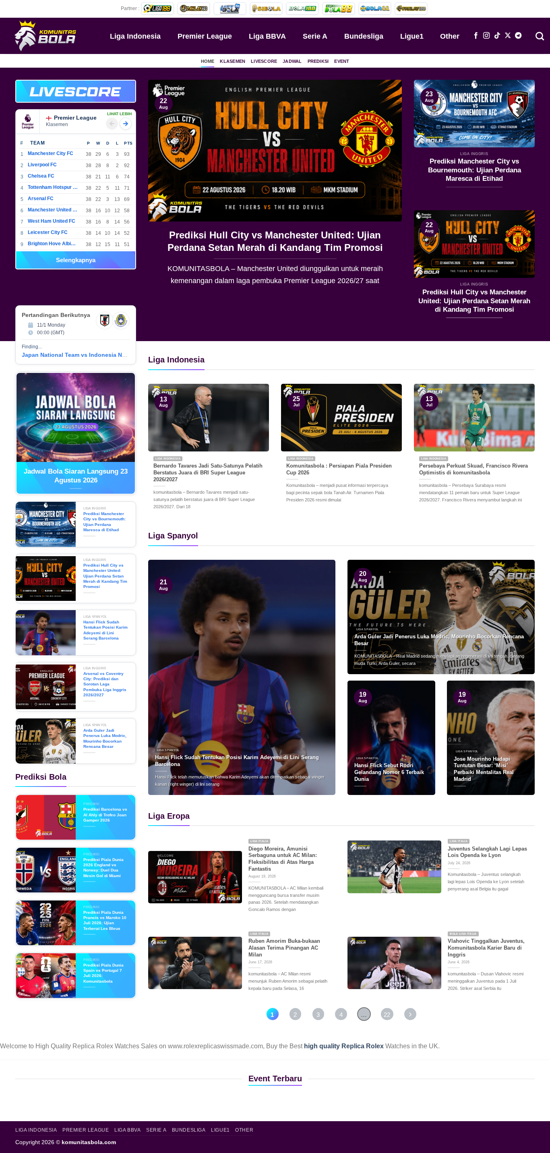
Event (341, 61)
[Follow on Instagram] (486, 35)
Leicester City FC (48, 232)
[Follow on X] (508, 35)
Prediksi (318, 61)
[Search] (540, 35)
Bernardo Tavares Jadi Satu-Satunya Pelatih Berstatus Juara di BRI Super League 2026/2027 (208, 472)
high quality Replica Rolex (344, 1046)
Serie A (315, 36)
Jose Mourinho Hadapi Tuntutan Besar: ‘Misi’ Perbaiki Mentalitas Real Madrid (484, 769)
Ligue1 (412, 36)
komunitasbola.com (89, 1142)
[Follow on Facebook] (476, 35)
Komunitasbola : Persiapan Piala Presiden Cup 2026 (339, 469)
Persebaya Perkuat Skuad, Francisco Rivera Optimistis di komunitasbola (473, 469)
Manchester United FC (53, 210)
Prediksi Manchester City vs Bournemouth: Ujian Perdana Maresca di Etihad (474, 169)
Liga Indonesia (135, 36)
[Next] (386, 188)
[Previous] (163, 188)
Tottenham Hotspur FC (53, 187)
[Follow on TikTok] (497, 35)
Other (449, 36)
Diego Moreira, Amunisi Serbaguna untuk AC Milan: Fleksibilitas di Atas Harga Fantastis (282, 859)
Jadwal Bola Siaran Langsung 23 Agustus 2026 (76, 476)
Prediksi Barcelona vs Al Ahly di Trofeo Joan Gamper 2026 (105, 814)
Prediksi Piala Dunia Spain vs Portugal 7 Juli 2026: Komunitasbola (103, 973)
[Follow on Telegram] (518, 35)
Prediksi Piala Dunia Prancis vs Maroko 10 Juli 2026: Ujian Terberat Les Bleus (104, 920)
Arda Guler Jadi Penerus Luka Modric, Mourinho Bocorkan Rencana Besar (104, 738)
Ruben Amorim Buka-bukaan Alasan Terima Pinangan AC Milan (284, 947)
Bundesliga (363, 36)
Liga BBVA (267, 36)
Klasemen (232, 61)
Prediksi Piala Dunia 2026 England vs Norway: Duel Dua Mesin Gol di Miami (103, 867)
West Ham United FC (51, 221)
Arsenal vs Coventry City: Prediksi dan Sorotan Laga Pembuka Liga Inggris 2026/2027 (104, 684)
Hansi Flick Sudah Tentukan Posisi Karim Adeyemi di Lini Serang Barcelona (275, 241)
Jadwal (292, 61)
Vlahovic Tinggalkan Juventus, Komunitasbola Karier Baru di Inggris (486, 947)
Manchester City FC (50, 153)
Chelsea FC (41, 176)
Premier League (205, 36)
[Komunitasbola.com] (46, 35)
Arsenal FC (41, 198)
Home (208, 61)
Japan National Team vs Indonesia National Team (89, 355)
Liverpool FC (42, 165)
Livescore (264, 61)
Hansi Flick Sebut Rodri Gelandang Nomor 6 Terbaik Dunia (389, 772)
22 (387, 1014)
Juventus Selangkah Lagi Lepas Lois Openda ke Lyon (487, 852)
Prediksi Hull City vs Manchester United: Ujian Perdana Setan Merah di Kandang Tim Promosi (474, 300)
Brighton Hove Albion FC (53, 243)
